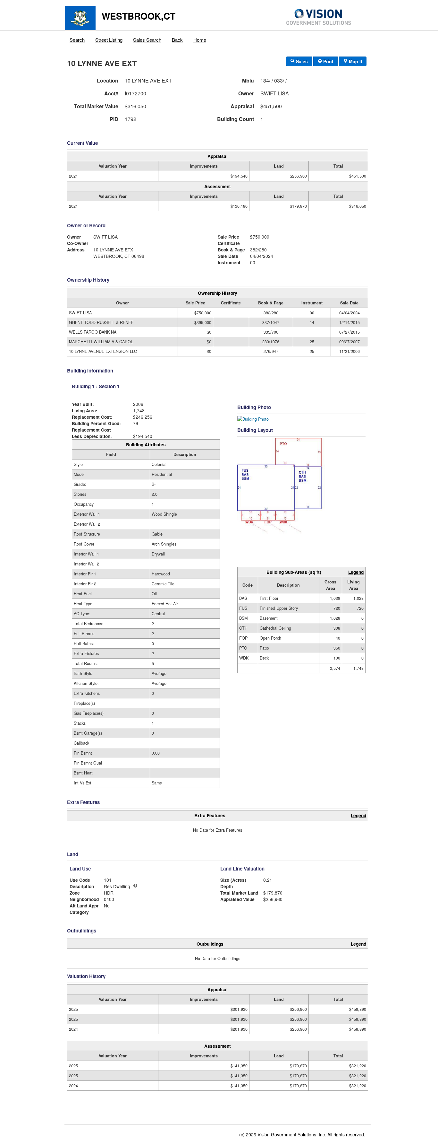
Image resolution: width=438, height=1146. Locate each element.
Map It (355, 61)
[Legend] (135, 885)
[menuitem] (77, 38)
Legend (356, 572)
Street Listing (108, 39)
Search (77, 39)
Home (199, 39)
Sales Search (147, 39)
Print (327, 61)
